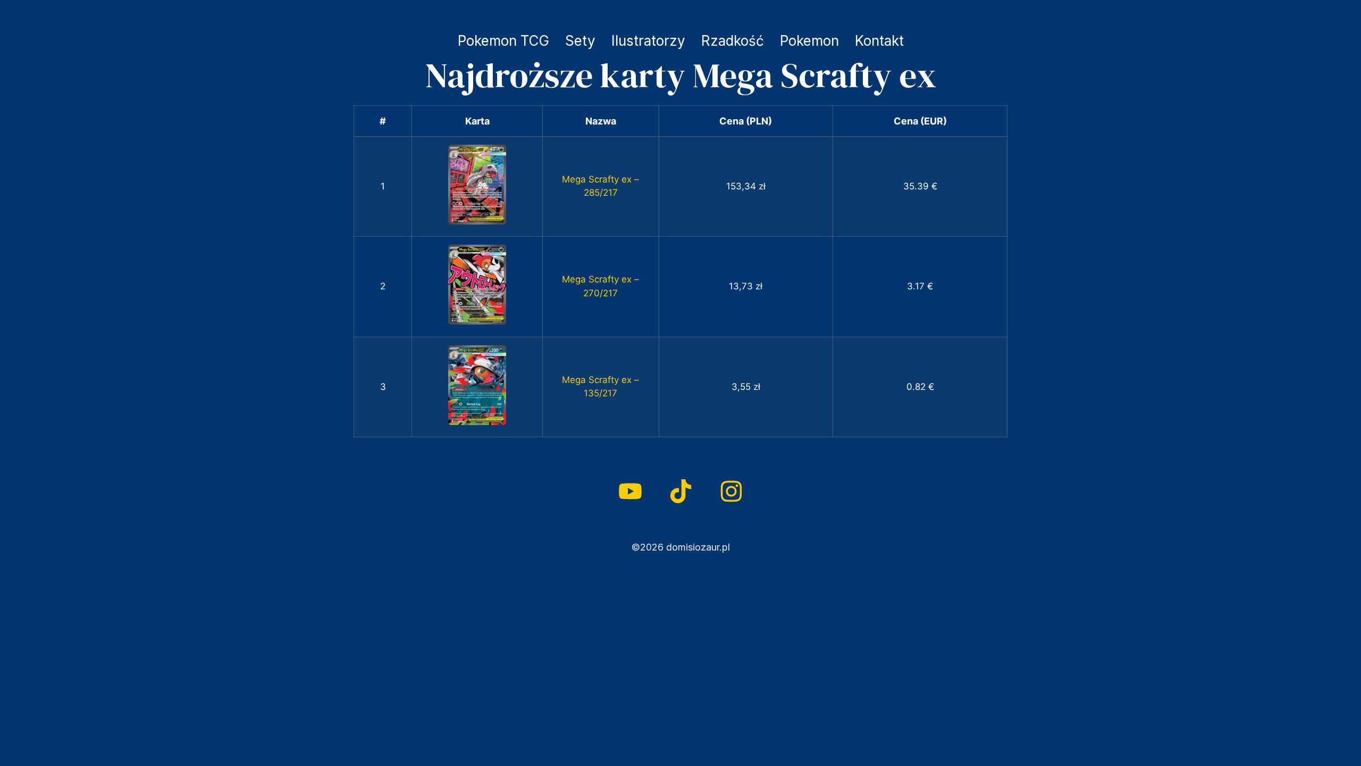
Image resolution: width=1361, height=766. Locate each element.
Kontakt (879, 41)
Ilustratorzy (648, 41)
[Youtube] (630, 491)
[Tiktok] (681, 491)
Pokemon (809, 41)
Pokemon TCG (503, 41)
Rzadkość (732, 41)
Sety (580, 41)
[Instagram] (731, 491)
